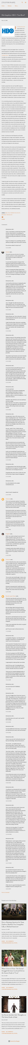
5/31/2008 (8, 494)
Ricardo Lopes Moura (11, 596)
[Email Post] (2, 217)
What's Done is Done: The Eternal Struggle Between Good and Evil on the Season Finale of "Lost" (13, 970)
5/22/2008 (8, 331)
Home (3, 5)
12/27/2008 (8, 863)
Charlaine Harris (5, 55)
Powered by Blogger (15, 1041)
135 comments (10, 987)
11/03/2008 (8, 834)
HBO (6, 212)
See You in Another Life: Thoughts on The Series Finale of (14, 1016)
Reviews (9, 5)
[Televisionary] (8, 2)
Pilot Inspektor (12, 212)
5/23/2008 (8, 409)
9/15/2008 (8, 689)
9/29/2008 (8, 732)
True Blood (9, 214)
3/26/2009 (8, 888)
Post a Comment (5, 892)
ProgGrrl (8, 533)
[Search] (22, 2)
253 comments (10, 941)
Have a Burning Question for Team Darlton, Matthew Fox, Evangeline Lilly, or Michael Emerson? (13, 924)
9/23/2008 (8, 722)
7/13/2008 (8, 631)
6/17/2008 (8, 529)
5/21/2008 (8, 247)
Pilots (18, 212)
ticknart (7, 252)
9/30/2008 (8, 782)
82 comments (9, 1031)
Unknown (8, 498)
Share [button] (3, 219)
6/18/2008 (8, 555)
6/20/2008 (8, 591)
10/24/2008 (8, 801)
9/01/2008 (8, 680)
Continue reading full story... (10, 942)
